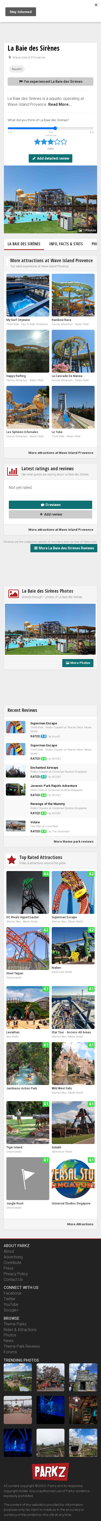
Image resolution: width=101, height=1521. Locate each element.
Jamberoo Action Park (21, 1088)
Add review (52, 514)
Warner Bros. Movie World (22, 921)
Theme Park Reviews (22, 1346)
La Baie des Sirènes (34, 48)
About (9, 1251)
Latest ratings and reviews (48, 468)
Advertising (13, 1257)
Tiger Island (14, 1147)
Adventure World (62, 972)
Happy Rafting (16, 376)
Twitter (9, 1299)
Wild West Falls (62, 1088)
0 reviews (53, 505)
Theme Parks (15, 1324)
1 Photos (89, 230)
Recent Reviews (22, 710)
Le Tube (57, 432)
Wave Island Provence (28, 57)
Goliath (56, 1147)
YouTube (11, 1304)
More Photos (80, 663)
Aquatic (17, 69)
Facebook (13, 1293)
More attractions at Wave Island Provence (51, 260)
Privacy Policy (16, 1274)
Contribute (12, 1262)
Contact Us (13, 1279)
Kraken (56, 967)
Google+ (11, 1310)
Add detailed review (52, 158)
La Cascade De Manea (67, 376)
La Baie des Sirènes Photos (47, 591)
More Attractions (80, 1224)
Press (8, 1268)
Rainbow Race (61, 320)
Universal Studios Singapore (71, 1203)
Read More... (60, 104)
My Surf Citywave (18, 320)
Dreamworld (13, 977)
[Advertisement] (50, 24)
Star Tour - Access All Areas (71, 1032)
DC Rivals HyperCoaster (22, 917)
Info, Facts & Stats (66, 244)
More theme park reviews (73, 841)
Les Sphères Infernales (22, 432)
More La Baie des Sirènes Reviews (66, 548)
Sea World (12, 1036)
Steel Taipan (14, 973)
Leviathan (13, 1032)
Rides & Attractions (20, 1329)
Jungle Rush (15, 1203)
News (8, 1340)
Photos (10, 1335)
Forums (10, 1352)
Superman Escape (64, 917)
